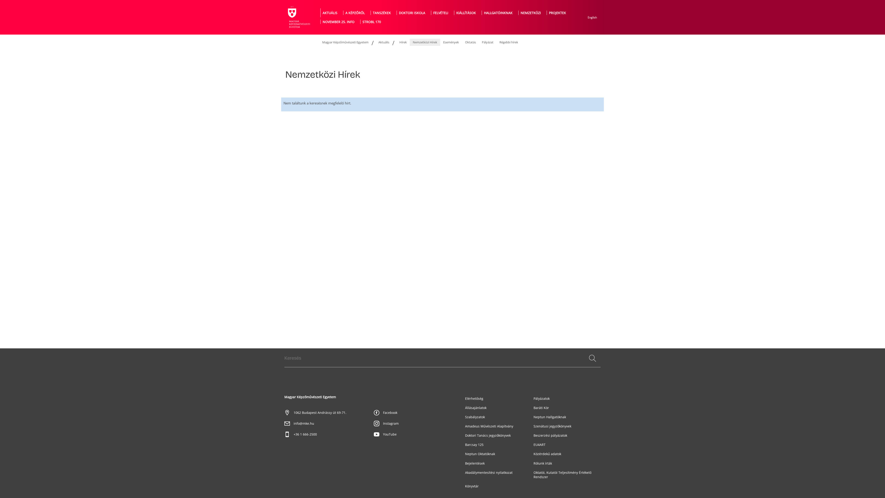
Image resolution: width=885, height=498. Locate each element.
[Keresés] (592, 358)
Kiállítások (466, 13)
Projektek (557, 13)
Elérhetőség (474, 398)
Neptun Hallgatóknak (550, 417)
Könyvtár (472, 486)
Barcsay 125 (474, 444)
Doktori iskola (412, 13)
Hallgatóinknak (498, 13)
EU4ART (540, 444)
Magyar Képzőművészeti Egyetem (345, 42)
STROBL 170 (372, 22)
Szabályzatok (475, 417)
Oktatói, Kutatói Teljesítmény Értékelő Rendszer (562, 474)
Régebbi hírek (508, 42)
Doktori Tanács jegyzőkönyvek (488, 435)
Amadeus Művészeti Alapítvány (489, 426)
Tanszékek (382, 13)
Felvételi (440, 13)
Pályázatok (542, 398)
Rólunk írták (543, 463)
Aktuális (330, 13)
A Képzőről (355, 13)
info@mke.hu (304, 423)
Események (451, 42)
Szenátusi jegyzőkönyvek (552, 426)
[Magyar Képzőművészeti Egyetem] (298, 17)
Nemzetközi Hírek (425, 42)
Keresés (592, 363)
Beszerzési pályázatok (550, 435)
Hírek (403, 42)
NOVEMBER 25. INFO (338, 22)
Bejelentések (475, 463)
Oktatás (470, 42)
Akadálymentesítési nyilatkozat (489, 472)
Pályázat (487, 42)
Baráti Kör (541, 408)
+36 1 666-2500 (305, 434)
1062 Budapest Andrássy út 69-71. (320, 412)
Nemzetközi (531, 13)
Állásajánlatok (476, 408)
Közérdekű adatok (547, 454)
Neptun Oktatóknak (480, 454)
